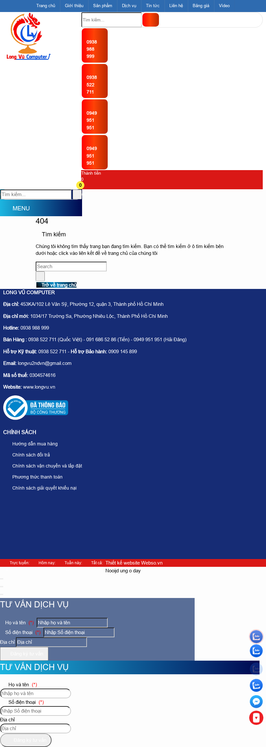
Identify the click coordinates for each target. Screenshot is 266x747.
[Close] (1, 578)
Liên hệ (176, 5)
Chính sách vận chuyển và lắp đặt (46, 465)
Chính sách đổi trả (30, 454)
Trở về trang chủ (58, 285)
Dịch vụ (129, 5)
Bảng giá (201, 5)
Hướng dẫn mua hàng (34, 443)
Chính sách (19, 432)
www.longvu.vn (39, 387)
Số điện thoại (22, 632)
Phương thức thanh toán (37, 476)
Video (224, 5)
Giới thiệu (74, 5)
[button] (85, 186)
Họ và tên (19, 622)
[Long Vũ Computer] (28, 59)
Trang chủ (45, 5)
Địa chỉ (7, 642)
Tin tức (153, 5)
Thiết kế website (122, 563)
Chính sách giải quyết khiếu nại (44, 488)
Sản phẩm (102, 5)
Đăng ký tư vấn (26, 653)
